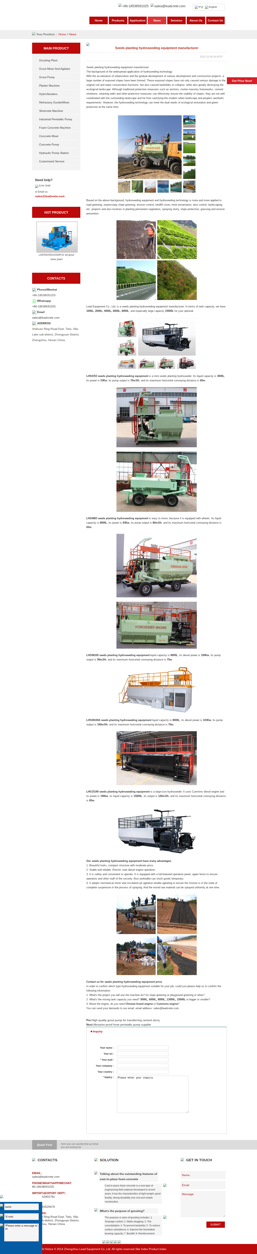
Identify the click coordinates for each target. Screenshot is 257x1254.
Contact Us (215, 20)
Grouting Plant (48, 60)
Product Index (157, 1249)
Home (99, 20)
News (157, 20)
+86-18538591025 (44, 306)
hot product (56, 212)
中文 (201, 7)
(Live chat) (44, 185)
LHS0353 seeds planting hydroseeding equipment (117, 376)
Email (41, 312)
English (213, 7)
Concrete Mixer (49, 136)
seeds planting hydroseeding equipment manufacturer (153, 306)
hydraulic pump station (54, 152)
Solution (176, 20)
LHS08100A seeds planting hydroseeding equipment (118, 720)
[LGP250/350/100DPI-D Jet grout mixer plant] (56, 237)
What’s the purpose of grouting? (122, 1211)
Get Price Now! (242, 80)
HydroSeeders (48, 94)
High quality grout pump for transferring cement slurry (126, 1020)
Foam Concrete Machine (55, 127)
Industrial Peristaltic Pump (55, 119)
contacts (56, 278)
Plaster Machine (49, 85)
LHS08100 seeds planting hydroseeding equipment (118, 655)
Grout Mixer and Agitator (54, 68)
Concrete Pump (49, 144)
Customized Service (51, 161)
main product (56, 48)
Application (138, 20)
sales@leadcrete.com (169, 6)
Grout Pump (47, 77)
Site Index (141, 1249)
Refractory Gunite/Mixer (54, 102)
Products (118, 20)
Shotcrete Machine (51, 110)
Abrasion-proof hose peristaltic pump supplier (122, 1024)
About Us (196, 20)
